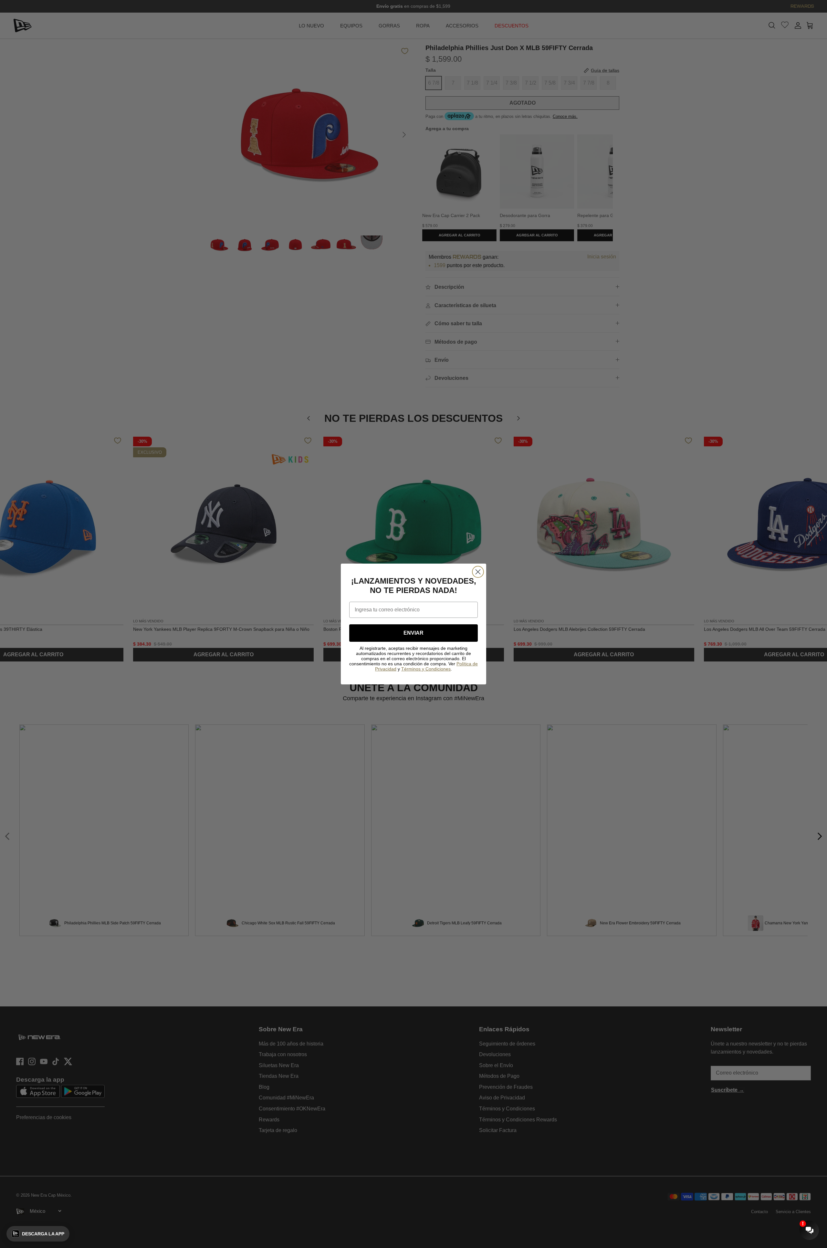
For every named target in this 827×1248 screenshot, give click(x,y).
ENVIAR (413, 633)
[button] (37, 1234)
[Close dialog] (478, 571)
